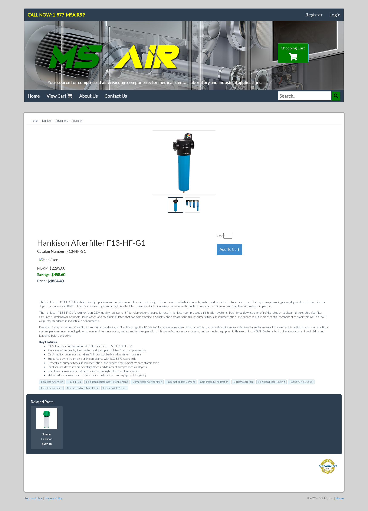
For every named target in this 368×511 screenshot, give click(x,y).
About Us (88, 95)
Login (334, 14)
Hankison (46, 120)
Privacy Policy (54, 498)
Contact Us (116, 95)
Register (314, 14)
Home (34, 95)
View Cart (57, 95)
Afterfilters (62, 120)
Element (47, 434)
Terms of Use (33, 498)
